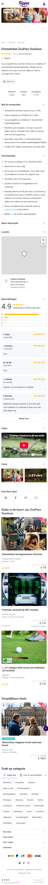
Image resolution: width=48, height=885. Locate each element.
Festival (6, 811)
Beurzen (30, 800)
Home (3, 42)
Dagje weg (11, 42)
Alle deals (7, 832)
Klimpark (35, 794)
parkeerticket (10, 209)
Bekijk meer (24, 418)
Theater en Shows (23, 806)
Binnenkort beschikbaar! (38, 881)
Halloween (7, 817)
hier (12, 214)
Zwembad (23, 794)
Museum (31, 782)
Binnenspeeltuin (23, 788)
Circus (28, 811)
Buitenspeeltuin (9, 794)
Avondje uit (7, 806)
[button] (41, 19)
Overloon (7, 58)
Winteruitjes (36, 817)
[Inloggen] (44, 3)
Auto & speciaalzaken (32, 775)
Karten (40, 800)
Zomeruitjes (20, 823)
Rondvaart (7, 800)
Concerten (40, 811)
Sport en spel (8, 788)
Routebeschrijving (17, 287)
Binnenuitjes (39, 806)
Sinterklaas (7, 823)
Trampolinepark (21, 817)
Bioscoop (19, 800)
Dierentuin (20, 42)
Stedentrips (17, 811)
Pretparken (19, 782)
